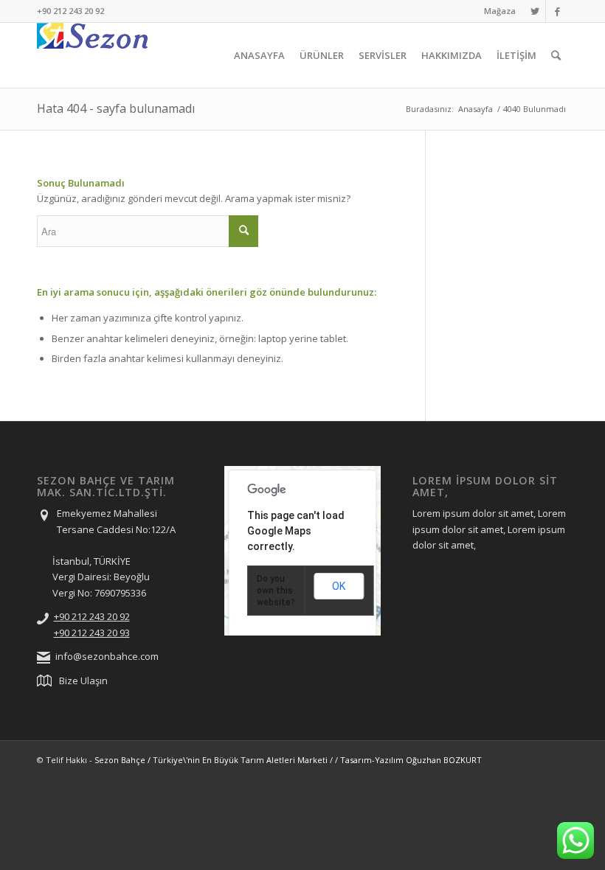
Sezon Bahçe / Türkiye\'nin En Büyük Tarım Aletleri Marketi (211, 759)
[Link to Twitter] (534, 11)
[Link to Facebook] (557, 11)
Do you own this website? (276, 591)
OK (338, 586)
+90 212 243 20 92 (92, 616)
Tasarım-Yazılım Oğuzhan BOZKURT (411, 759)
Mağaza (500, 10)
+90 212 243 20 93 (92, 632)
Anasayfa (475, 108)
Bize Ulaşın (83, 680)
